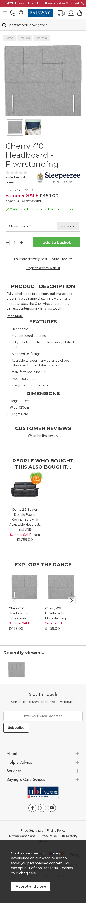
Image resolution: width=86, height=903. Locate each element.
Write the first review (43, 436)
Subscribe (16, 727)
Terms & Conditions (22, 836)
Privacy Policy (47, 836)
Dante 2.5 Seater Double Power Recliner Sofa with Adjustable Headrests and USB (25, 519)
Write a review (61, 259)
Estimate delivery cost (30, 259)
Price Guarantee (32, 830)
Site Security (69, 836)
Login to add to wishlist (43, 268)
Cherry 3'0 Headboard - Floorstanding (19, 613)
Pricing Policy (56, 830)
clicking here (26, 873)
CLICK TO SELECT (68, 226)
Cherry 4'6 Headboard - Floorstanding (55, 613)
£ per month (28, 201)
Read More (15, 316)
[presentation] (14, 600)
